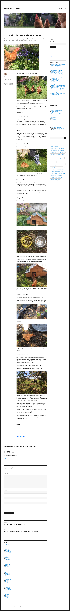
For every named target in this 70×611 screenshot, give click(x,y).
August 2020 (7, 594)
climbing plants (53, 156)
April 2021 (7, 585)
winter (59, 181)
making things (60, 165)
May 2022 (7, 570)
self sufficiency (57, 171)
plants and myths (54, 167)
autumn (62, 148)
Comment (6, 473)
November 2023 (8, 552)
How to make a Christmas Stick (56, 71)
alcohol (52, 146)
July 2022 (6, 567)
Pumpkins (52, 169)
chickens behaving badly (55, 154)
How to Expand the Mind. (55, 69)
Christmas (62, 154)
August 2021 (7, 580)
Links (64, 8)
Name (5, 490)
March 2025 (7, 544)
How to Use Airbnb (54, 80)
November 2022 (8, 563)
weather (52, 179)
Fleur (52, 127)
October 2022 (7, 564)
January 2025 (7, 545)
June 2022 (7, 568)
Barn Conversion (54, 150)
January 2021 (7, 588)
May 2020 (7, 597)
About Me (60, 8)
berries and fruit (53, 152)
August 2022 (7, 566)
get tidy (52, 163)
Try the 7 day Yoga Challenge (56, 65)
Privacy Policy (14, 606)
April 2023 (7, 557)
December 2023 (8, 551)
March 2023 (7, 558)
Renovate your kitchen (60, 169)
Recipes (52, 116)
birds (58, 152)
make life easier (53, 165)
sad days (52, 171)
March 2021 (7, 586)
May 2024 (7, 548)
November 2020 (8, 590)
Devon (59, 156)
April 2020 (7, 598)
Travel (52, 118)
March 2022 (7, 572)
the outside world (58, 175)
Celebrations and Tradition (56, 109)
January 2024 (7, 550)
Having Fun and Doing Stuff (56, 113)
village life (63, 177)
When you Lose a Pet (54, 66)
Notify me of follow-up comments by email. (12, 507)
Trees (59, 177)
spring (62, 171)
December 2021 (7, 575)
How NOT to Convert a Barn (56, 81)
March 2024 (7, 549)
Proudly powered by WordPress (23, 606)
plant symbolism (10, 84)
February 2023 (7, 559)
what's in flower (7, 85)
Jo (4, 76)
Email (5, 495)
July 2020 (6, 595)
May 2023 (6, 556)
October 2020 (7, 591)
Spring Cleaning (54, 173)
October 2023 (7, 553)
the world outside (54, 177)
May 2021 (6, 583)
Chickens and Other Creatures (56, 110)
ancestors (56, 146)
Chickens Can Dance (12, 8)
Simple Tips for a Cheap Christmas (57, 72)
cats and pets (62, 152)
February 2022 (7, 573)
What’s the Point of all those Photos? (57, 73)
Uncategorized (53, 119)
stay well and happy (61, 173)
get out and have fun (60, 161)
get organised (53, 161)
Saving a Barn (53, 117)
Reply (6, 458)
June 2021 (7, 582)
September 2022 (8, 565)
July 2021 (6, 581)
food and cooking (54, 158)
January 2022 (7, 574)
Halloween (56, 163)
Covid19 (52, 112)
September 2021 (8, 579)
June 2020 (7, 596)
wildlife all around (54, 181)
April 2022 (7, 571)
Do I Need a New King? (55, 79)
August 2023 (7, 555)
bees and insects (61, 150)
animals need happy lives (55, 148)
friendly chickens (61, 158)
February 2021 (7, 587)
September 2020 (8, 593)
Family (62, 156)
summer (52, 175)
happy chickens (62, 163)
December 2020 (8, 589)
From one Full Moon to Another (56, 70)
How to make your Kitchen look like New (58, 64)
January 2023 (7, 560)
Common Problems (54, 111)
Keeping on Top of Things (55, 114)
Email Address (52, 41)
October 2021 (7, 578)
